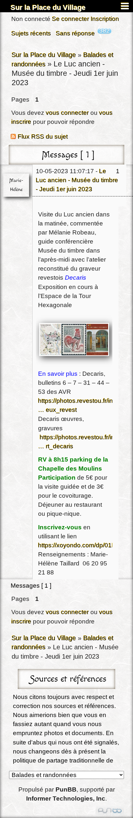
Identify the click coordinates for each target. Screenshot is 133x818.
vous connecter (67, 112)
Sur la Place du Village (48, 8)
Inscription (105, 18)
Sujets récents (31, 33)
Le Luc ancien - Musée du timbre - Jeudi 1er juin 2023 (77, 180)
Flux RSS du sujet (43, 136)
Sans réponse (75, 33)
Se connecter (70, 18)
